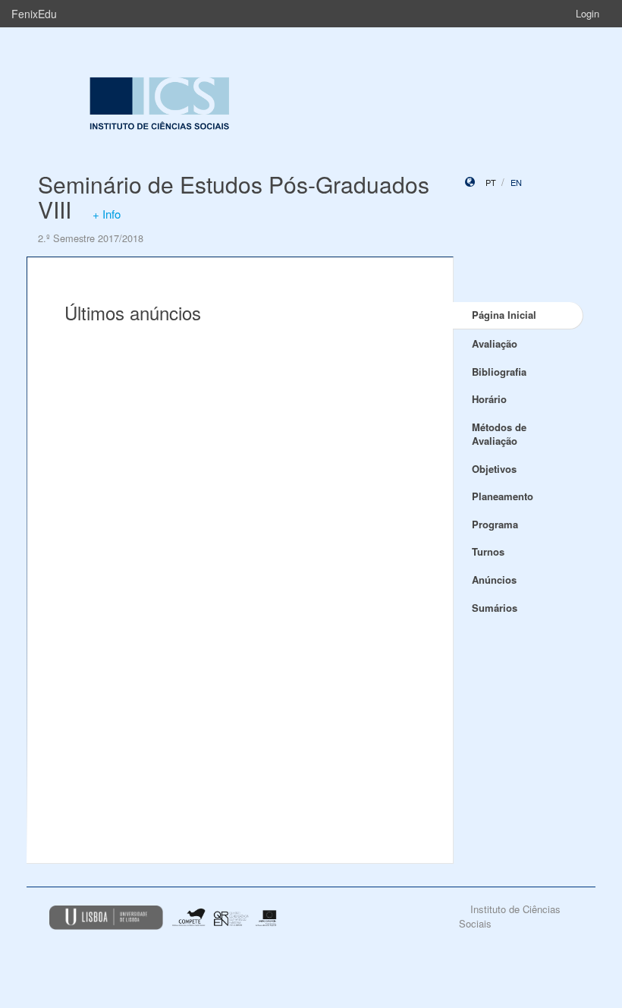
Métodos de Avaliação (499, 434)
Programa (495, 524)
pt (490, 182)
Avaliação (494, 343)
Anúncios (494, 579)
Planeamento (502, 496)
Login (587, 13)
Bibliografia (499, 371)
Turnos (488, 551)
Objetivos (494, 468)
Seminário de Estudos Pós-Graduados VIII (233, 196)
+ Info (107, 214)
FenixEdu (34, 13)
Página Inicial (504, 314)
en (516, 182)
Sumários (494, 607)
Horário (489, 399)
